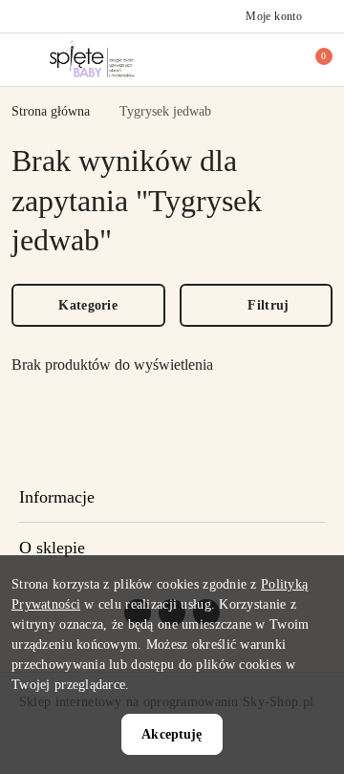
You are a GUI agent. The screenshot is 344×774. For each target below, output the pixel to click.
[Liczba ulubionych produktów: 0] (279, 59)
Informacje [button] (57, 496)
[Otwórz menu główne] (22, 59)
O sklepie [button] (52, 547)
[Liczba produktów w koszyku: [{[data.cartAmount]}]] (310, 59)
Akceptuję (171, 734)
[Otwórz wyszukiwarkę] (249, 59)
